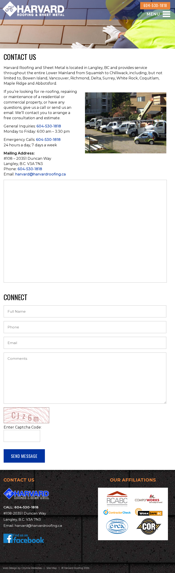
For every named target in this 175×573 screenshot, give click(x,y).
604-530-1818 (155, 5)
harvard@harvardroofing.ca (40, 174)
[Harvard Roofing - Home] (33, 14)
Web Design (10, 568)
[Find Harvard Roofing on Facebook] (23, 546)
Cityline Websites (31, 568)
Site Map (51, 568)
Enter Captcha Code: (22, 427)
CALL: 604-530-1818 (20, 507)
